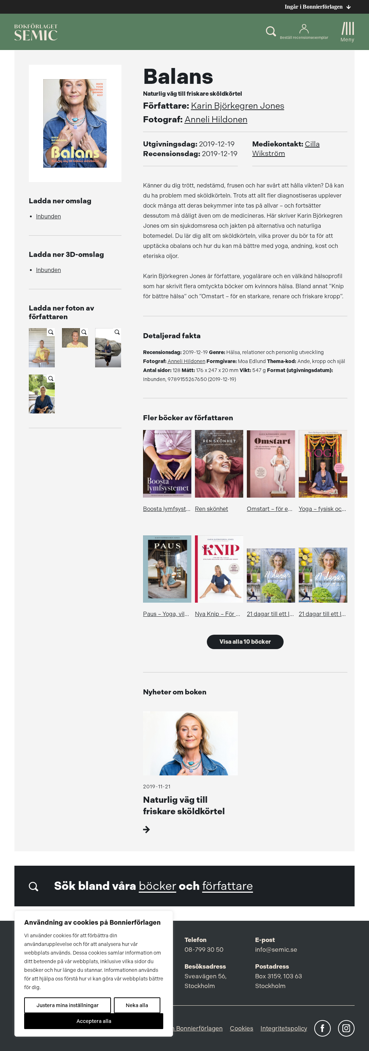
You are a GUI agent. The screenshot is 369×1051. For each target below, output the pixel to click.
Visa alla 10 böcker (245, 641)
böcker (157, 886)
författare (227, 886)
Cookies (241, 1028)
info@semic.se (276, 949)
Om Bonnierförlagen (193, 1028)
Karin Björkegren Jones (237, 106)
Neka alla (137, 1005)
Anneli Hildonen (216, 119)
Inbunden (48, 216)
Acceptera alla (93, 1021)
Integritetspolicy (284, 1028)
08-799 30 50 (203, 949)
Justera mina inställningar (67, 1005)
